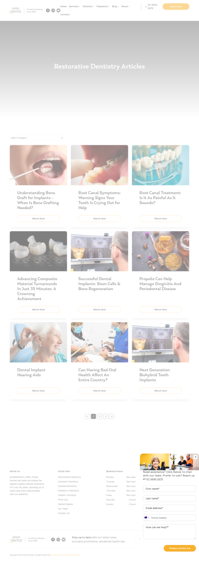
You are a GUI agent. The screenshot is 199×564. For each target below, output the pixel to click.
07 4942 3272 (154, 479)
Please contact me (179, 548)
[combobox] (146, 517)
